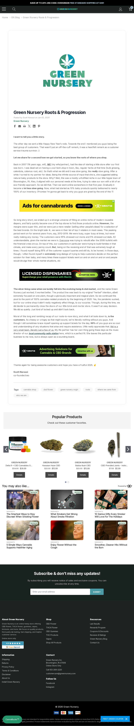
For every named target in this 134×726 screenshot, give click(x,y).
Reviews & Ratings (98, 635)
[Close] (126, 719)
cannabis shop (30, 389)
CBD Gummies (52, 631)
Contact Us (94, 642)
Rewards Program (97, 627)
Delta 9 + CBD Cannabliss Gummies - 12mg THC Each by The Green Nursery (19, 465)
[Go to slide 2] (128, 449)
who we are (21, 395)
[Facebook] (14, 126)
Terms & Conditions (10, 670)
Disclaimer (6, 674)
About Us (6, 678)
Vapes (49, 639)
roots (88, 389)
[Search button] (14, 9)
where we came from (106, 389)
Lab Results (95, 624)
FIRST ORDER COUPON (113, 719)
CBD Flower (51, 624)
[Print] (24, 126)
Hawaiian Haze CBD (51, 465)
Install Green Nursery (11, 682)
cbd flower (48, 389)
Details (19, 475)
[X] (29, 126)
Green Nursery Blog (98, 639)
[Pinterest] (39, 126)
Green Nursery (21, 121)
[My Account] (120, 9)
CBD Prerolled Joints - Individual (115, 465)
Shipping (6, 659)
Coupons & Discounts (99, 631)
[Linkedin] (34, 126)
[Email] (19, 126)
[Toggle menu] (4, 9)
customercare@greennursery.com (61, 673)
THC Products (52, 635)
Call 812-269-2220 (54, 670)
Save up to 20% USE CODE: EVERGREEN (67, 3)
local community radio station (43, 333)
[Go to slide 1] (6, 449)
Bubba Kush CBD (83, 465)
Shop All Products (53, 642)
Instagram (50, 687)
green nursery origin (69, 389)
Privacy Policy (8, 667)
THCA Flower (52, 627)
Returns (5, 663)
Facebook (50, 683)
